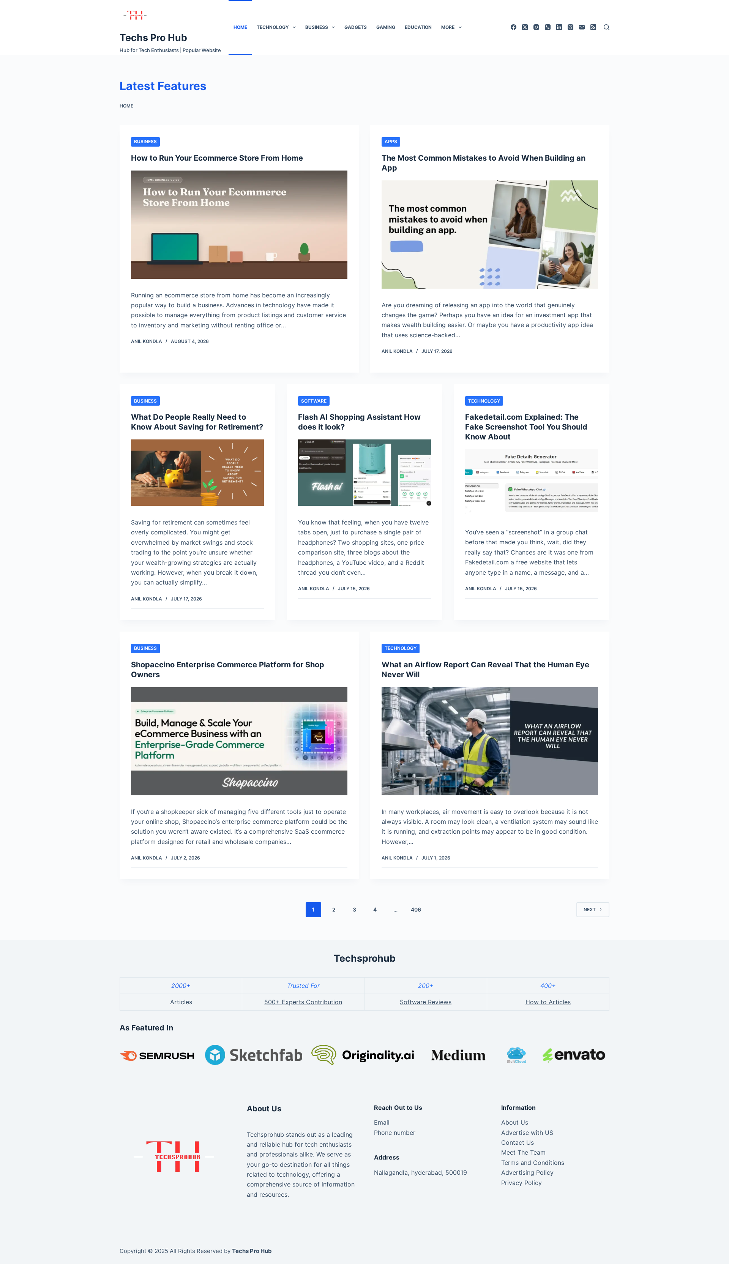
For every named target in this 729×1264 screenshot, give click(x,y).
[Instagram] (536, 27)
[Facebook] (513, 27)
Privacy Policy (521, 1183)
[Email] (582, 27)
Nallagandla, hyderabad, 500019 (420, 1172)
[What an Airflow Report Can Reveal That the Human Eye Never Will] (490, 741)
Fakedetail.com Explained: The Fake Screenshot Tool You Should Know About (526, 426)
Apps (391, 141)
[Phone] (548, 27)
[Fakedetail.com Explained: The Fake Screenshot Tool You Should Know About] (531, 482)
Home (240, 27)
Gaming (385, 27)
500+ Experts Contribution (303, 1002)
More (447, 27)
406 (416, 909)
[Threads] (570, 27)
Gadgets (355, 27)
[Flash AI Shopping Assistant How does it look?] (364, 472)
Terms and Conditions (532, 1162)
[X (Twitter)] (525, 27)
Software (314, 401)
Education (418, 27)
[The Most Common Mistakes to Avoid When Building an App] (490, 234)
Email (382, 1122)
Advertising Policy (527, 1172)
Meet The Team (523, 1152)
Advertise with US (527, 1132)
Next (590, 909)
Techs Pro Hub (153, 37)
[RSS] (593, 27)
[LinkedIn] (559, 27)
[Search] (606, 27)
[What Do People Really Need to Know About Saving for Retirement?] (197, 472)
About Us (514, 1122)
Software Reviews (425, 1002)
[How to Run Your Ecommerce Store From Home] (239, 225)
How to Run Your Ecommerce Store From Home (217, 158)
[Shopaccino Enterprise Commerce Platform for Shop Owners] (239, 741)
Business (316, 27)
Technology (273, 27)
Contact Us (517, 1142)
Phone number (394, 1132)
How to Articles (548, 1002)
